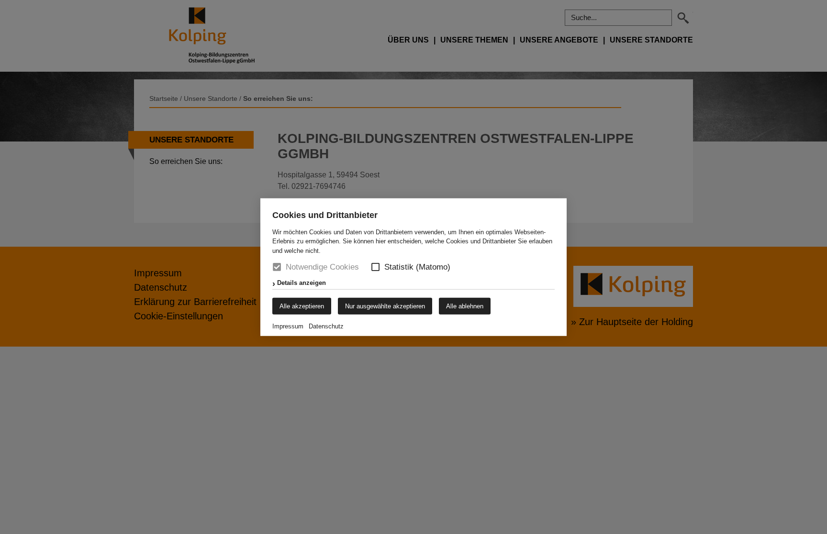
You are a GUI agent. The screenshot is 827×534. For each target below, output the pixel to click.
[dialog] (413, 267)
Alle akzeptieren (301, 306)
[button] (375, 267)
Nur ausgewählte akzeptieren (385, 306)
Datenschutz (326, 326)
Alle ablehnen (464, 306)
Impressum (287, 326)
